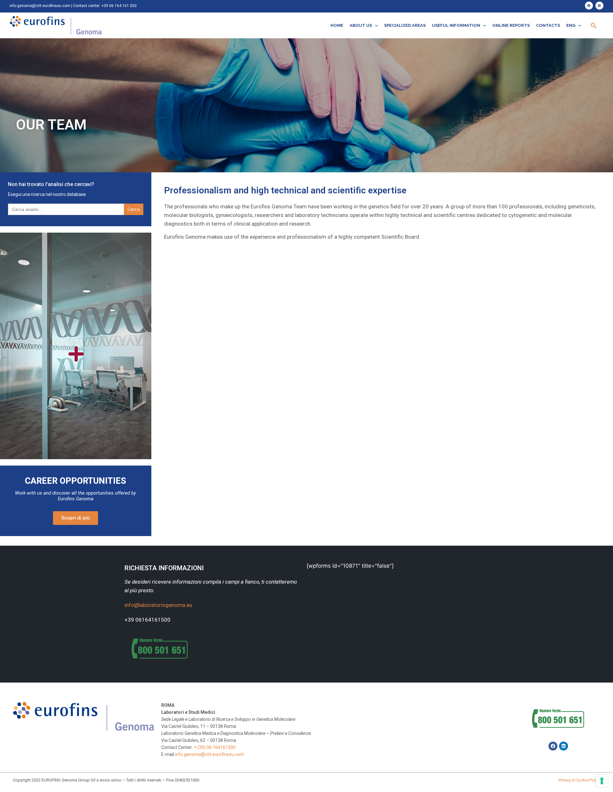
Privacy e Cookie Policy (579, 780)
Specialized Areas (405, 25)
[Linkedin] (599, 6)
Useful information (456, 25)
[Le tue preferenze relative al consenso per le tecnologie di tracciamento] (602, 781)
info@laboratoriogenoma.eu (158, 605)
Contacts (548, 25)
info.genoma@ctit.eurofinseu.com (40, 6)
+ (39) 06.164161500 (215, 747)
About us (361, 25)
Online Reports (511, 25)
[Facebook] (589, 6)
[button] (593, 25)
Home (336, 25)
